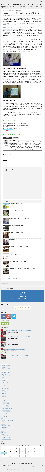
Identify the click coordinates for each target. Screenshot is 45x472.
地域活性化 (3, 418)
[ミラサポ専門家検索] (22, 130)
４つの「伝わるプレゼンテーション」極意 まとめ (16, 276)
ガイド (3, 400)
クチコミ (4, 377)
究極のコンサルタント (6, 439)
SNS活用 (4, 374)
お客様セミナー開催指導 (6, 375)
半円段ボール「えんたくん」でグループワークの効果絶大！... (17, 355)
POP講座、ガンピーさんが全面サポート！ (18, 232)
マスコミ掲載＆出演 (6, 365)
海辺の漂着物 (4, 428)
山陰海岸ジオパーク (6, 414)
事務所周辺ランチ (5, 387)
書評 (2, 441)
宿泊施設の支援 (5, 390)
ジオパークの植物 (5, 406)
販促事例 (4, 396)
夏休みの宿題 (4, 427)
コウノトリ (6, 416)
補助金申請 (4, 393)
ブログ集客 (4, 380)
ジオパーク (3, 398)
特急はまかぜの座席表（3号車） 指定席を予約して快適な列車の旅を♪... (19, 330)
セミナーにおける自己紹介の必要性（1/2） (18, 254)
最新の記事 (16, 137)
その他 (2, 431)
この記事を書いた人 (8, 137)
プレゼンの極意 (8, 154)
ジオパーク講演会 (5, 413)
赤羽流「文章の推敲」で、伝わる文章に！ (18, 261)
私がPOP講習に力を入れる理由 (16, 203)
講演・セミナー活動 (6, 368)
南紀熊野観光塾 (5, 435)
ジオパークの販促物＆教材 (7, 408)
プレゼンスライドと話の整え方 (12, 278)
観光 (3, 395)
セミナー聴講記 (4, 432)
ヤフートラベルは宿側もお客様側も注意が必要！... (15, 349)
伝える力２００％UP (17, 154)
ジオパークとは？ (5, 402)
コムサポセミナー (5, 379)
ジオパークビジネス (6, 410)
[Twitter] (4, 145)
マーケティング (5, 383)
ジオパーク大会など (6, 411)
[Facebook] (6, 145)
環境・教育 (3, 424)
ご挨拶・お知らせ (4, 364)
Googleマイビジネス (6, 372)
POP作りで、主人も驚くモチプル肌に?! (17, 210)
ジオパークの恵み (5, 403)
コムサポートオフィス (5, 371)
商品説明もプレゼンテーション (15, 239)
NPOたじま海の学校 (6, 425)
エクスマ (4, 434)
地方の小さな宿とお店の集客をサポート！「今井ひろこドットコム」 (21, 4)
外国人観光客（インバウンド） (8, 420)
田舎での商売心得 (5, 421)
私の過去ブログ (10, 128)
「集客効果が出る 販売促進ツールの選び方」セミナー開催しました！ (24, 268)
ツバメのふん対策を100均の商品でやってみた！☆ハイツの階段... (18, 336)
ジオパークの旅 (5, 405)
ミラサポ (4, 385)
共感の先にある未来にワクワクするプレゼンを (19, 218)
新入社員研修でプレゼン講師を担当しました (18, 246)
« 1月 (10, 456)
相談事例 (4, 391)
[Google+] (7, 145)
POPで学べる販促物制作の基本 (16, 225)
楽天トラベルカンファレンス (7, 437)
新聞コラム (4, 367)
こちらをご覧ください (12, 24)
